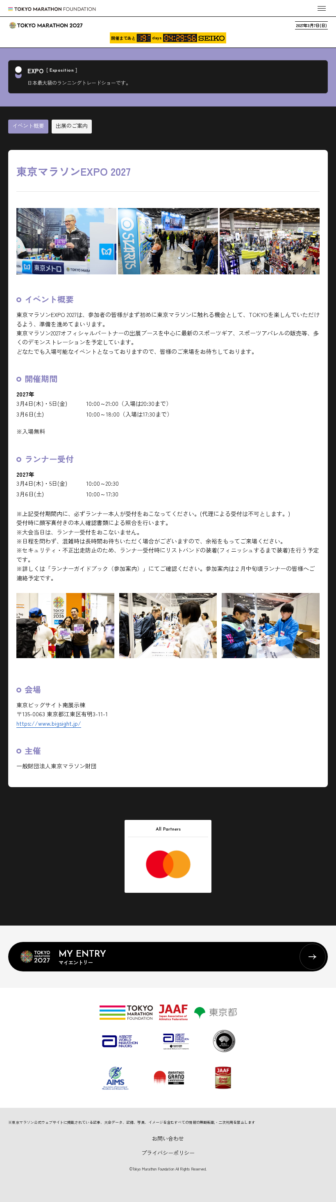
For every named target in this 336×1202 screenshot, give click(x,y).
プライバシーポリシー (168, 1153)
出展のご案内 (72, 125)
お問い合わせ (168, 1138)
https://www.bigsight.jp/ (48, 723)
